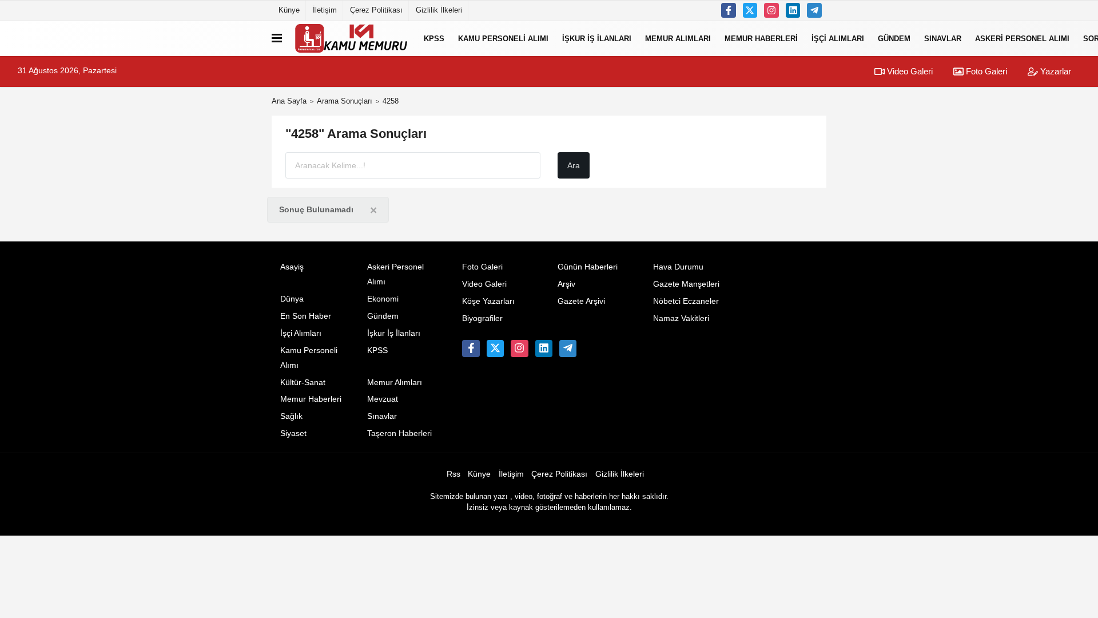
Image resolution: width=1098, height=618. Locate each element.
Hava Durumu (678, 267)
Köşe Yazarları (488, 301)
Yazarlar (1054, 71)
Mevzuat (382, 399)
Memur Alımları (678, 38)
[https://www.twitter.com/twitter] (750, 10)
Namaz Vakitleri (681, 318)
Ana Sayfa (289, 101)
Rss (453, 474)
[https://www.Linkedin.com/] (793, 10)
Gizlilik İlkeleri (439, 10)
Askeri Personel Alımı (1022, 38)
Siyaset (293, 433)
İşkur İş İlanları (596, 38)
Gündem (894, 38)
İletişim (325, 10)
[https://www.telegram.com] (814, 10)
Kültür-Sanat (302, 382)
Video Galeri (909, 71)
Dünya (292, 299)
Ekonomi (383, 299)
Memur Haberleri (761, 38)
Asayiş (292, 267)
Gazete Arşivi (581, 301)
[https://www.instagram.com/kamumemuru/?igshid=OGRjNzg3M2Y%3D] (771, 10)
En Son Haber (305, 316)
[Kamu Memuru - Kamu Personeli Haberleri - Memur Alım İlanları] (350, 38)
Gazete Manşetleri (686, 284)
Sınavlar (942, 38)
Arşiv (566, 284)
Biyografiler (482, 318)
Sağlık (291, 416)
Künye (289, 10)
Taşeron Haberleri (399, 433)
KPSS (434, 38)
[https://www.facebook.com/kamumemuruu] (728, 10)
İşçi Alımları (837, 38)
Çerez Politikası (376, 10)
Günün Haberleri (588, 267)
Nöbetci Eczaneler (686, 301)
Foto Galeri (985, 71)
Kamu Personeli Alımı (503, 38)
